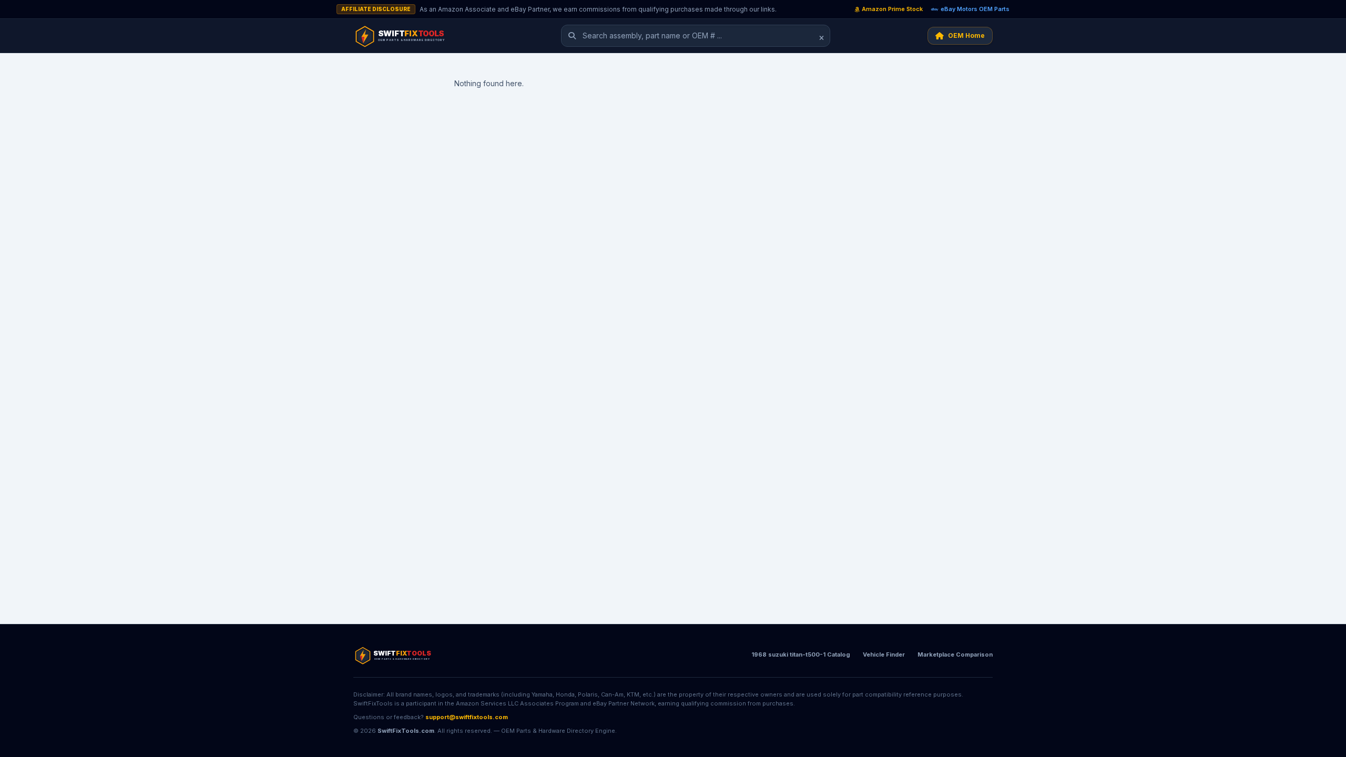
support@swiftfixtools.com (466, 717)
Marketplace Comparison (955, 654)
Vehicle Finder (884, 654)
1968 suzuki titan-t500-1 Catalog (800, 654)
